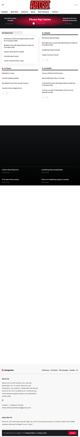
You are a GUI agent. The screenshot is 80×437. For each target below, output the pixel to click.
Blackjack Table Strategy (50, 38)
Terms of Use (42, 433)
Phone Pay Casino (40, 19)
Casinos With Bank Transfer (14, 52)
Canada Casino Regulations (12, 88)
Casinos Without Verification (52, 73)
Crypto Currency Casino (50, 55)
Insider (72, 370)
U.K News (54, 370)
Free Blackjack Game (11, 56)
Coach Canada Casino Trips (14, 61)
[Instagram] (2, 400)
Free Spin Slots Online (10, 179)
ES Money (45, 370)
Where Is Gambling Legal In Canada (55, 179)
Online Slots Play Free (10, 170)
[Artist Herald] (40, 5)
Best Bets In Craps (8, 73)
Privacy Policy (30, 433)
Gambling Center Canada (51, 50)
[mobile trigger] (3, 5)
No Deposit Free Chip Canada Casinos (15, 83)
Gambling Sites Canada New (52, 170)
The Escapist (63, 370)
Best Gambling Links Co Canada (53, 78)
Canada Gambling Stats (10, 78)
